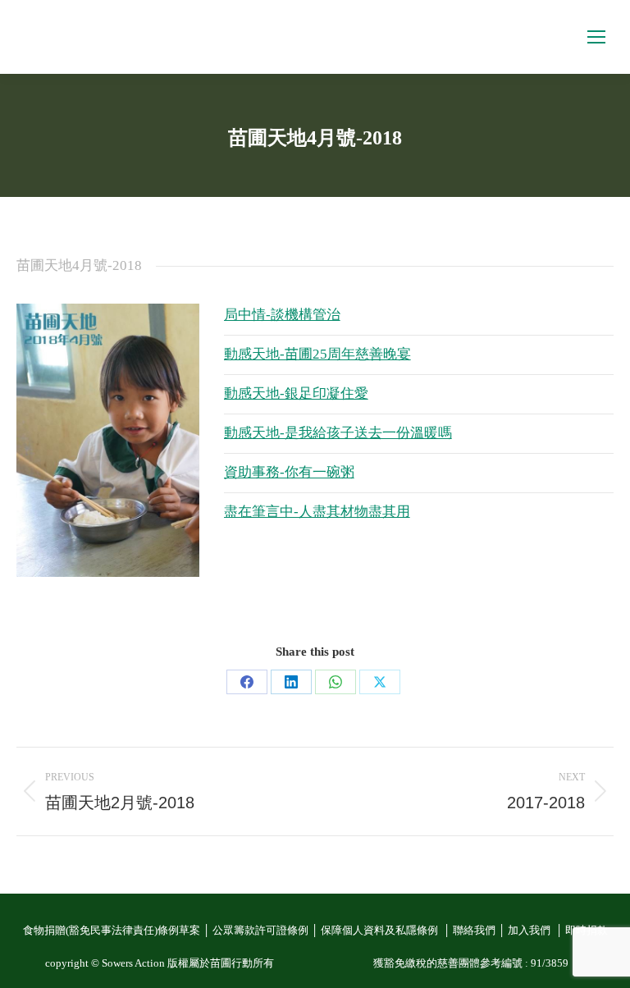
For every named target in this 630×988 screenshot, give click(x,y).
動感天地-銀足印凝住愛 (296, 393)
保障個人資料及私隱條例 (381, 930)
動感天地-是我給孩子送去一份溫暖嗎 (338, 433)
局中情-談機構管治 (282, 314)
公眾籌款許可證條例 (260, 930)
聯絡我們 (474, 930)
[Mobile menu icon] (596, 36)
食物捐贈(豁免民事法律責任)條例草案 (111, 930)
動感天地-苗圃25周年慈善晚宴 (317, 354)
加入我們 (530, 930)
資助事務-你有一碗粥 (289, 472)
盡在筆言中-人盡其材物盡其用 (317, 511)
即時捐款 (586, 930)
